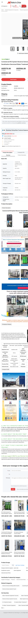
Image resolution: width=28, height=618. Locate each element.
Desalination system (5, 570)
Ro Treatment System (6, 602)
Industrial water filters (6, 572)
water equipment (17, 570)
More (2, 607)
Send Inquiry (13, 79)
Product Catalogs (20, 565)
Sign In (3, 146)
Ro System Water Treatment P (20, 602)
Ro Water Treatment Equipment (9, 605)
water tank (16, 568)
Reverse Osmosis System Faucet (9, 589)
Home (2, 9)
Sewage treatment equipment (7, 568)
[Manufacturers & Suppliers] (14, 2)
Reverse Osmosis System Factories (9, 598)
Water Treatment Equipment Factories (10, 595)
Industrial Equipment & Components (11, 9)
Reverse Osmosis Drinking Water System (10, 585)
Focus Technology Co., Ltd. (17, 612)
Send (13, 489)
